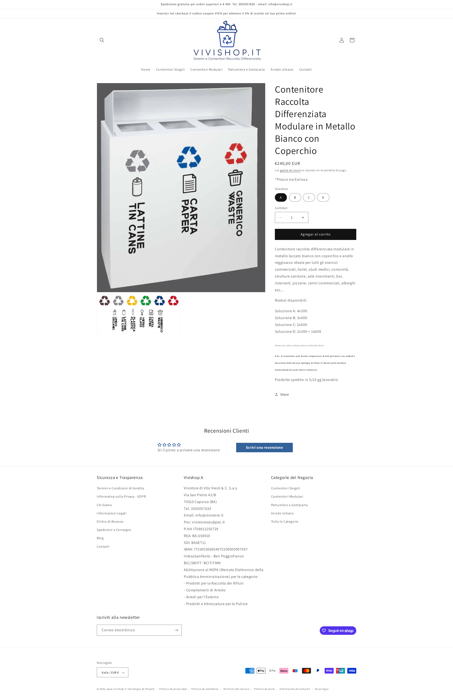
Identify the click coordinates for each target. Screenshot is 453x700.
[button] (102, 40)
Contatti (103, 546)
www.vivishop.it (116, 689)
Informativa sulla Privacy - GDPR (121, 497)
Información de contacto (295, 689)
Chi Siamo (104, 505)
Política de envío (264, 689)
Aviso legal (322, 689)
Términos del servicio (236, 689)
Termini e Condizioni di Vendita (120, 488)
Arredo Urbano (282, 513)
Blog (100, 538)
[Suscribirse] (176, 630)
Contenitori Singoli (285, 488)
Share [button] (284, 394)
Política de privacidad (173, 689)
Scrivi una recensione (264, 447)
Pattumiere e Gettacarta (289, 505)
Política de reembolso (204, 689)
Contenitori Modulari (287, 497)
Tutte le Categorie (284, 521)
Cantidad (281, 208)
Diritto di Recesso (110, 521)
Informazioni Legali (111, 513)
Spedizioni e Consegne (114, 530)
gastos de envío (290, 170)
